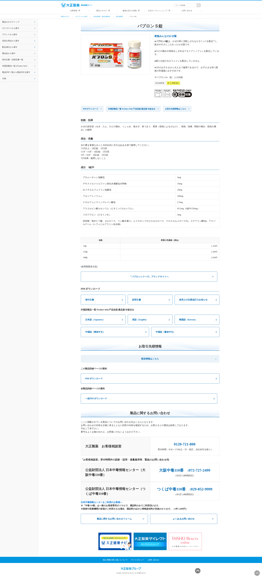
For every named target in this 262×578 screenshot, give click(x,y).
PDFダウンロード (90, 109)
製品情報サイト (86, 5)
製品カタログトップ (10, 22)
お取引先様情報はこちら (175, 109)
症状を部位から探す (10, 41)
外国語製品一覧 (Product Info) (14, 66)
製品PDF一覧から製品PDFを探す (16, 72)
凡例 (4, 78)
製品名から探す (9, 53)
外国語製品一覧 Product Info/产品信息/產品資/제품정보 (131, 109)
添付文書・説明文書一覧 (12, 60)
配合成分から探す (9, 47)
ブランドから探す (9, 34)
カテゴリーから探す (10, 28)
